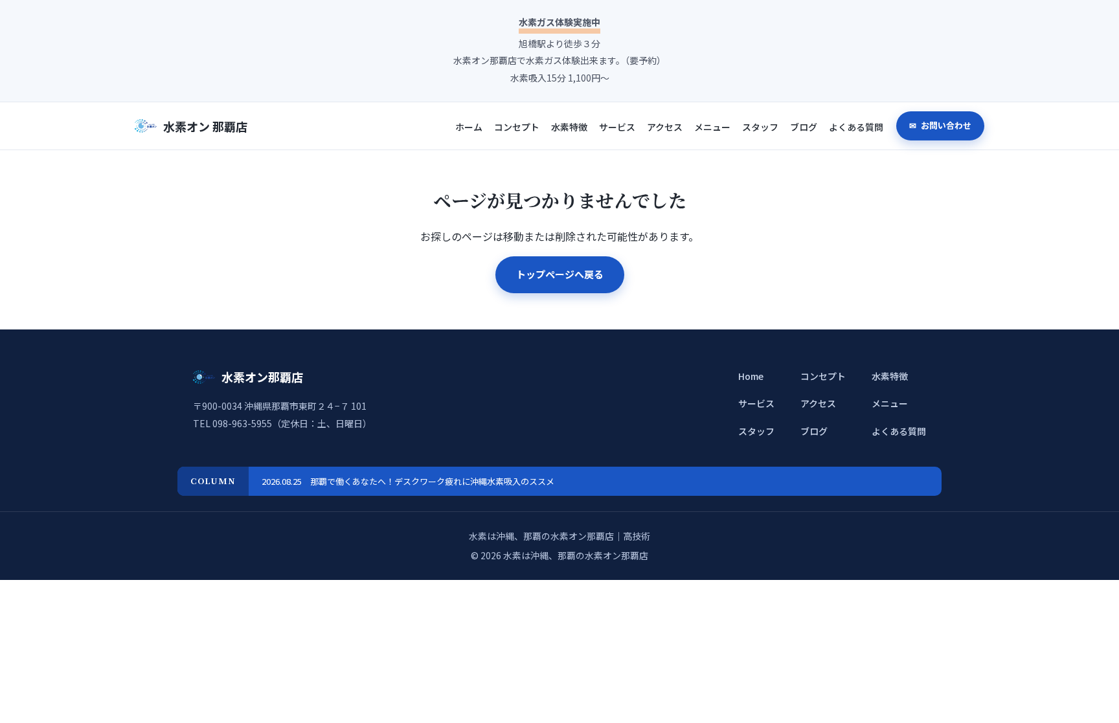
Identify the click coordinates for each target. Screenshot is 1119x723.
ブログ (803, 126)
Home (750, 376)
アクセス (665, 126)
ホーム (468, 126)
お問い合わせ (945, 125)
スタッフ (760, 126)
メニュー (712, 126)
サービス (617, 126)
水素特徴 (569, 126)
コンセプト (516, 126)
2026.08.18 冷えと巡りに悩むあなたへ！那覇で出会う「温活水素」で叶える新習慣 (421, 481)
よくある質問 (856, 126)
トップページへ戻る (560, 274)
